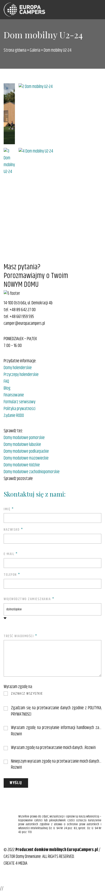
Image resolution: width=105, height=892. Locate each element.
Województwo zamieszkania (29, 599)
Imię (9, 509)
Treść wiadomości (20, 636)
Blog (7, 388)
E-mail (11, 554)
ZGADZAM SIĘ (19, 708)
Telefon (12, 575)
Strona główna (15, 50)
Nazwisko (13, 530)
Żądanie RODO (14, 415)
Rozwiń (16, 734)
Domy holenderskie (18, 367)
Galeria (35, 50)
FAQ (6, 381)
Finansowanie (14, 395)
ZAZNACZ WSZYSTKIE (27, 693)
